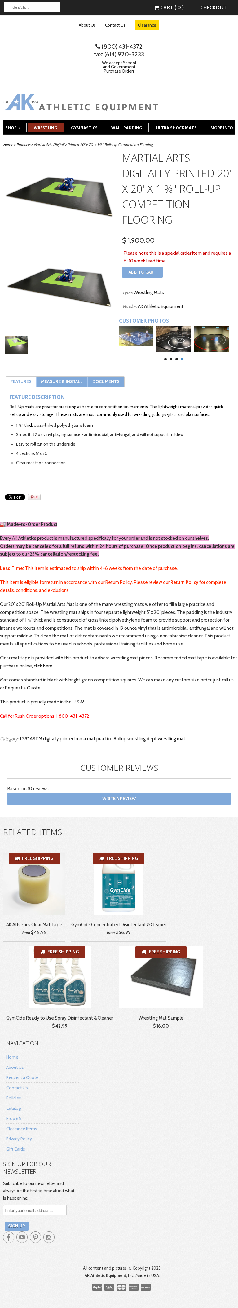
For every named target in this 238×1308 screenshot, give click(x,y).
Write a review (119, 798)
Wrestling (45, 127)
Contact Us (115, 25)
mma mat (85, 739)
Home (12, 1057)
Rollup (120, 739)
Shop (12, 127)
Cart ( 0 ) (171, 7)
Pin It (34, 497)
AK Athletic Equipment (160, 306)
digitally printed (59, 739)
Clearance (147, 25)
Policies (13, 1098)
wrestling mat (171, 739)
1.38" (24, 739)
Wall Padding (126, 127)
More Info (221, 127)
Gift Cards (15, 1149)
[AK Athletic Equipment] (80, 106)
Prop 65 (13, 1118)
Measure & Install (62, 381)
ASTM (36, 739)
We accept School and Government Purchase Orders (119, 66)
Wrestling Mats (149, 292)
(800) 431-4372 (121, 46)
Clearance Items (21, 1128)
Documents (106, 381)
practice (104, 739)
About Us (87, 25)
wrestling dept (142, 739)
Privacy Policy (19, 1139)
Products (23, 144)
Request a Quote (23, 688)
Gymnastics (84, 127)
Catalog (13, 1108)
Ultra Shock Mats (176, 127)
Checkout (213, 7)
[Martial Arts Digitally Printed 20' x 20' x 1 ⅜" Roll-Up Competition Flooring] (59, 198)
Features (21, 381)
